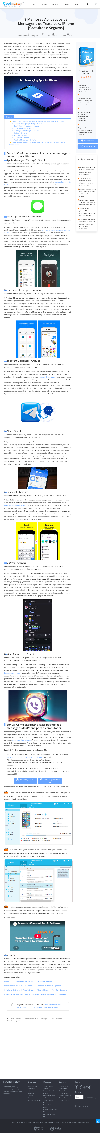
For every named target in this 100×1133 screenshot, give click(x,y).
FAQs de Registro (64, 1100)
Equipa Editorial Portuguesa (27, 36)
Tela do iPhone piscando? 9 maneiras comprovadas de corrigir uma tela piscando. (87, 212)
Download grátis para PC (27, 781)
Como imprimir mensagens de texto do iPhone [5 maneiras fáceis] (28, 981)
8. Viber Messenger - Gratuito (25, 140)
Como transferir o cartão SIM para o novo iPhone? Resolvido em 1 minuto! (87, 202)
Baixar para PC (89, 141)
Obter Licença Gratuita (34, 1100)
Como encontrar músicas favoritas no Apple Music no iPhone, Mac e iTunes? (87, 192)
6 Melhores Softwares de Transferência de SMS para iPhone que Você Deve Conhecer (35, 990)
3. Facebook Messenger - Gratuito (26, 128)
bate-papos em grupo (12, 673)
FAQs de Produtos (64, 1091)
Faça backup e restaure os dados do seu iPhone (25, 757)
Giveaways (31, 1098)
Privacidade (27, 1122)
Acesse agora (89, 1097)
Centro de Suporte (64, 1086)
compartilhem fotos (47, 377)
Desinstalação (49, 1122)
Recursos (30, 1095)
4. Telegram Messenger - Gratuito (26, 131)
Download (31, 1093)
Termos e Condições (17, 1122)
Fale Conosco (31, 1088)
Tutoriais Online (63, 1088)
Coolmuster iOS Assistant (21, 740)
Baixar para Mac (89, 146)
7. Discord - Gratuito (21, 138)
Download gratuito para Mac (51, 781)
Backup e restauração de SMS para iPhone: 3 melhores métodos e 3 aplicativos (33, 986)
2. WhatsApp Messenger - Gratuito (27, 126)
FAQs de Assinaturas (65, 1098)
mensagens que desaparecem (15, 505)
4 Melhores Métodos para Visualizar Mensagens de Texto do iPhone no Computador (35, 994)
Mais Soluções (52, 36)
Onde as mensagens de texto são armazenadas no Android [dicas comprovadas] (87, 171)
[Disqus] (38, 1054)
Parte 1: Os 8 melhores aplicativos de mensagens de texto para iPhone (38, 121)
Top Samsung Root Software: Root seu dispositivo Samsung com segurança (86, 181)
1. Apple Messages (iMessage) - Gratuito (29, 124)
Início (33, 4)
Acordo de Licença (38, 1122)
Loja (29, 1091)
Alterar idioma (82, 1106)
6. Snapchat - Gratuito (22, 135)
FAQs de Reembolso (65, 1095)
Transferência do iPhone (86, 72)
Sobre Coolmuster (33, 1086)
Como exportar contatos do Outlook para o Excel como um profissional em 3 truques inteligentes (87, 224)
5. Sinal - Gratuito (20, 133)
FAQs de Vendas (63, 1093)
